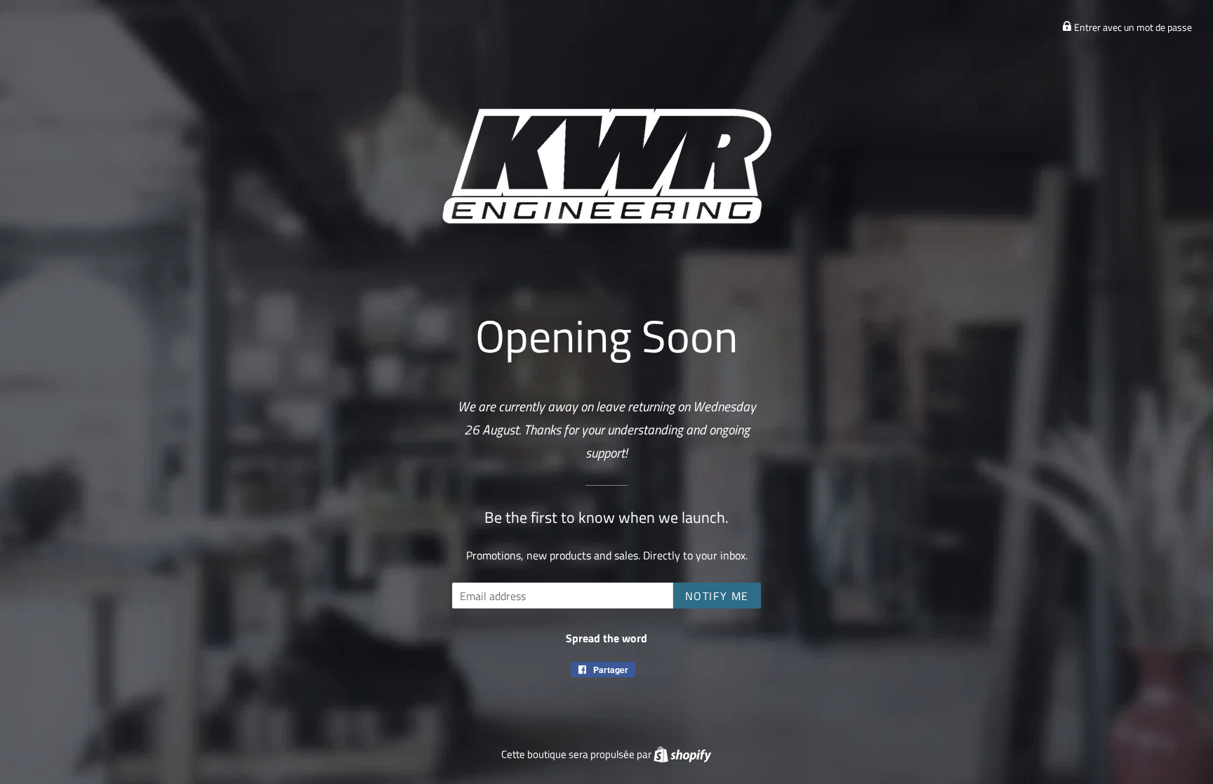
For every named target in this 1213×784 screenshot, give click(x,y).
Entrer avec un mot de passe (1132, 27)
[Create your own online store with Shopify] (682, 754)
